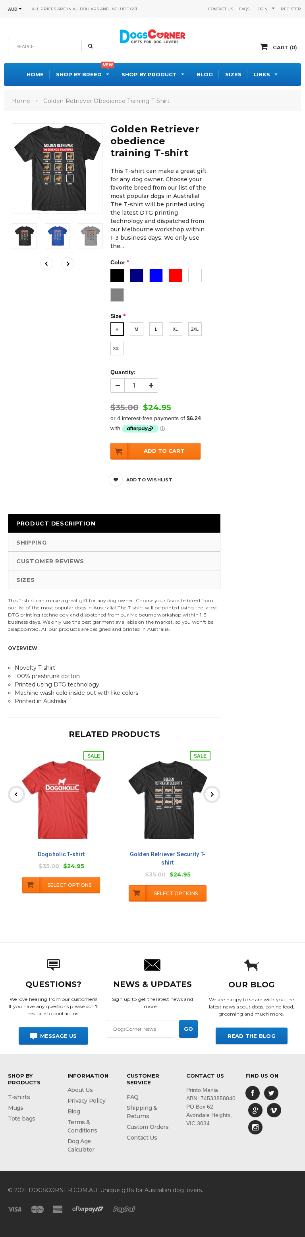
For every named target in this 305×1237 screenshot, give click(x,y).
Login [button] (261, 9)
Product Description (55, 523)
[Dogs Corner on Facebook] (252, 1092)
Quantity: (123, 372)
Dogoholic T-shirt (61, 854)
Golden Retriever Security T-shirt (168, 858)
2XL (195, 329)
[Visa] (14, 1208)
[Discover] (88, 1208)
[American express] (57, 1208)
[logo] (152, 35)
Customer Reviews (50, 561)
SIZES (25, 580)
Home (21, 101)
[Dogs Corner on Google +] (255, 1109)
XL (175, 329)
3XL (117, 348)
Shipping (31, 542)
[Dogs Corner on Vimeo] (274, 1109)
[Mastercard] (37, 1208)
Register (291, 9)
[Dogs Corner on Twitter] (271, 1092)
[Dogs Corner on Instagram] (255, 1126)
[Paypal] (124, 1208)
